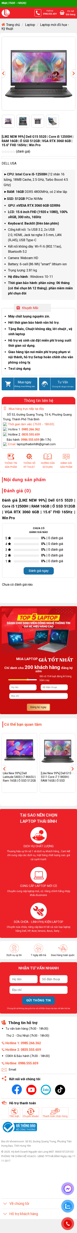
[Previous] (5, 73)
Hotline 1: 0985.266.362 (23, 1043)
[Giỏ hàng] (62, 12)
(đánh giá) (23, 151)
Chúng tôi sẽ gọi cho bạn (63, 386)
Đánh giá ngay (39, 571)
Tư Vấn (63, 382)
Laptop (30, 25)
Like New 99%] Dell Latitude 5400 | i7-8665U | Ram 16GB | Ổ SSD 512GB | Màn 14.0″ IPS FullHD (19, 779)
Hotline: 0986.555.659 (21, 1063)
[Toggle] (5, 1204)
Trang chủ (13, 25)
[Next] (71, 73)
